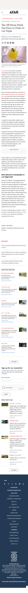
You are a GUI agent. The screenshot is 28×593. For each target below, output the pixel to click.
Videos (14, 521)
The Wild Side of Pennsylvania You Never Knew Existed (8, 277)
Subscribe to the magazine (14, 498)
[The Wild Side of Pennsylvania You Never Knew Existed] (23, 275)
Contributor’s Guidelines (14, 518)
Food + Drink (18, 18)
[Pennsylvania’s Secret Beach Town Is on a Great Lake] (23, 302)
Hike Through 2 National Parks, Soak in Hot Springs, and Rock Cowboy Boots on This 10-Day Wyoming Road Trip (18, 443)
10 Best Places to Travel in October (17, 458)
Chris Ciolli (12, 417)
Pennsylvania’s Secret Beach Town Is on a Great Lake (9, 303)
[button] (14, 577)
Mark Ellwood (13, 464)
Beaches (3, 300)
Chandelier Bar (8, 94)
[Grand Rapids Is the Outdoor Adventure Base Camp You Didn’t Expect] (23, 330)
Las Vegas (4, 71)
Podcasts (14, 504)
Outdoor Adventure (7, 273)
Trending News (14, 420)
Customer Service (14, 532)
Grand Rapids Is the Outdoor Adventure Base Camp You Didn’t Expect (9, 332)
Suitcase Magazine (14, 538)
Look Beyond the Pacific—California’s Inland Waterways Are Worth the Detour (8, 348)
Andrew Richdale (7, 225)
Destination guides (14, 496)
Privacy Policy (14, 535)
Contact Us (14, 543)
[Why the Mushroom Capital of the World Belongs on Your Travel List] (23, 288)
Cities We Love (5, 287)
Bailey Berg (12, 433)
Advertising (14, 527)
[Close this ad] (27, 587)
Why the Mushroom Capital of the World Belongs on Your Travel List (9, 290)
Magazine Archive (14, 524)
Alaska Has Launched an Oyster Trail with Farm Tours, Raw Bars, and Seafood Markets (18, 426)
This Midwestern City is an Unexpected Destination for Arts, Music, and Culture (9, 316)
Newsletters (14, 512)
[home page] (14, 12)
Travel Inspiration (7, 18)
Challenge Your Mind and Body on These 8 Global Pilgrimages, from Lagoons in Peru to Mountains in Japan (18, 409)
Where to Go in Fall (15, 455)
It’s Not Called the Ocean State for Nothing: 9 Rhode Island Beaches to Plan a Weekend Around (14, 254)
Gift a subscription (14, 507)
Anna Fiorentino (13, 452)
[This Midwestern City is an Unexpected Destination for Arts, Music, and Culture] (23, 314)
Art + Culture (5, 313)
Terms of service (14, 541)
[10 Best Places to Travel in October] (4, 456)
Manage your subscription (14, 515)
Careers (14, 510)
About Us (14, 501)
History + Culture (15, 403)
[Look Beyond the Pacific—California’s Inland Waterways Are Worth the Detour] (23, 345)
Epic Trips (4, 343)
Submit (6, 394)
